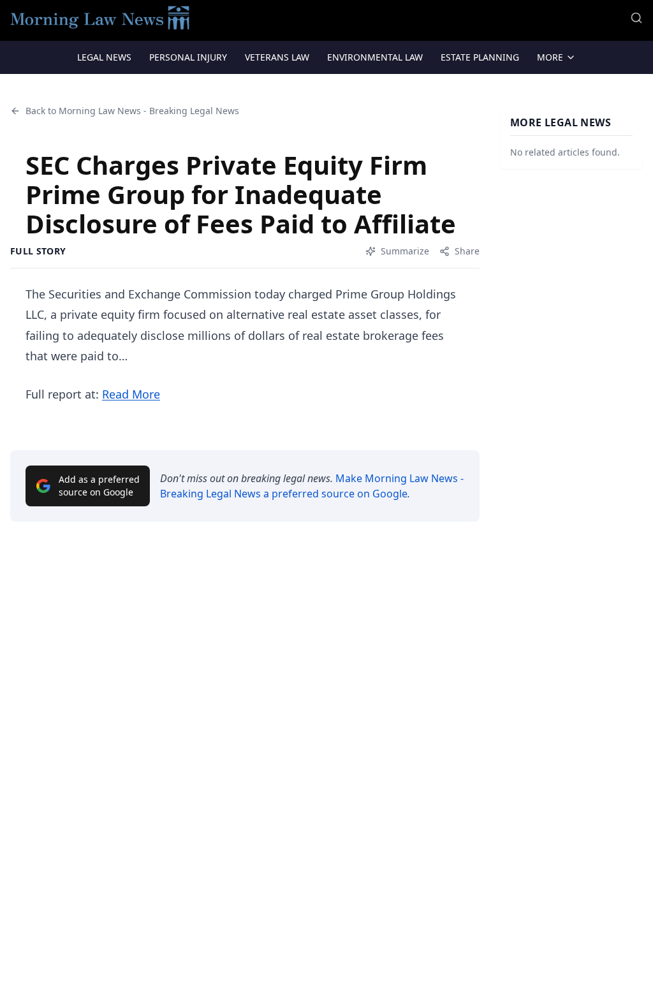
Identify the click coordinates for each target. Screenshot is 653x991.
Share (467, 251)
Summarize (405, 251)
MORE (550, 57)
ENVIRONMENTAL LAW (375, 57)
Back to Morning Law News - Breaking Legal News (132, 111)
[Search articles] (636, 17)
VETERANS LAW (277, 57)
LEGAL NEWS (104, 57)
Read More (131, 394)
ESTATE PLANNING (480, 57)
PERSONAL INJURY (188, 57)
